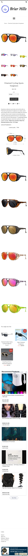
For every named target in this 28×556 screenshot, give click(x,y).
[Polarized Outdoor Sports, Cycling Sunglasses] (7, 334)
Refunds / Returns (5, 538)
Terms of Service (5, 539)
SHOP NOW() (23, 554)
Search (2, 535)
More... (16, 553)
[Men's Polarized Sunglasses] (21, 335)
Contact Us (3, 541)
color (14, 92)
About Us (3, 536)
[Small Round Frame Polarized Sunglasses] (7, 354)
